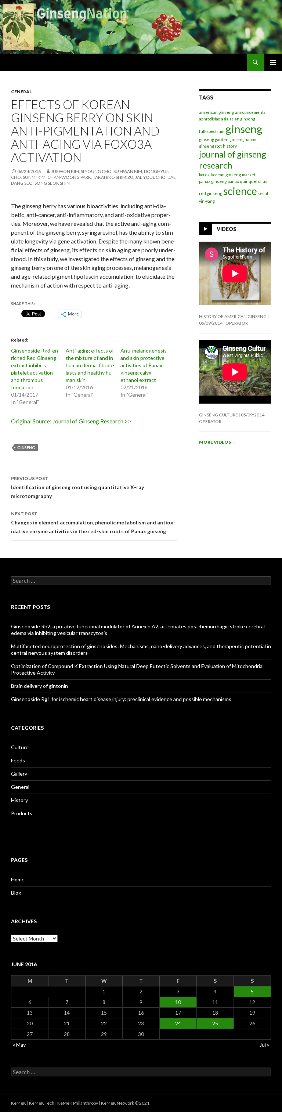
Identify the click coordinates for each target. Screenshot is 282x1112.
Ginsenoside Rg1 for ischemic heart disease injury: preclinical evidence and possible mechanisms (121, 699)
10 (178, 1002)
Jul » (264, 1044)
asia (224, 118)
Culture (20, 747)
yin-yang (207, 201)
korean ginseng (226, 174)
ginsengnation (242, 139)
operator (236, 323)
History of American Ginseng (233, 316)
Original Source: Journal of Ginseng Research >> (71, 421)
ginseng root (210, 146)
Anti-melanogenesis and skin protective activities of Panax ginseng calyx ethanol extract (143, 365)
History (19, 800)
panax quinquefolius (247, 181)
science (240, 191)
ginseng (26, 447)
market (249, 174)
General (21, 91)
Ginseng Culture (218, 415)
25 (215, 1023)
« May (19, 1044)
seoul (263, 193)
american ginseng (216, 112)
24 (178, 1023)
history (230, 146)
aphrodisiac (209, 118)
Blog (16, 892)
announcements (250, 112)
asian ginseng (242, 118)
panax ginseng (213, 181)
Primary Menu (273, 62)
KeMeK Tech (41, 1103)
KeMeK (18, 1103)
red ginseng (210, 193)
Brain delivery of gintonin (39, 686)
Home (18, 879)
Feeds (18, 760)
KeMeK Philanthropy (77, 1103)
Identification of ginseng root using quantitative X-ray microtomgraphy (77, 487)
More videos (217, 442)
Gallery (19, 773)
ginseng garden (213, 139)
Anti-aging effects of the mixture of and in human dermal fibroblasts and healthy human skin (90, 365)
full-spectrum (211, 131)
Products (21, 813)
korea (204, 174)
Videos (226, 228)
